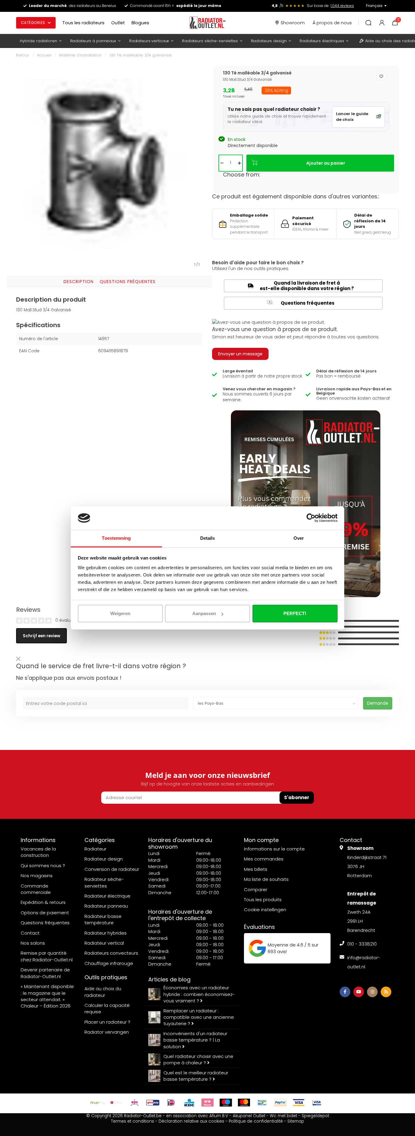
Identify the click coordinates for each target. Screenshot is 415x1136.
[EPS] (134, 1102)
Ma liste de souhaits (266, 879)
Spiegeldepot (315, 1116)
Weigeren (120, 613)
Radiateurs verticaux (149, 40)
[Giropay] (152, 1102)
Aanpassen (204, 613)
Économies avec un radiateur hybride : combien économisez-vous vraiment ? (199, 994)
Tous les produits (263, 899)
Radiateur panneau (106, 906)
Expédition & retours (43, 902)
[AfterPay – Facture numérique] (98, 1102)
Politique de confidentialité (256, 1121)
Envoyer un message (240, 354)
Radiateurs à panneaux (93, 40)
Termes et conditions (132, 1121)
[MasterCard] (244, 1102)
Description (78, 282)
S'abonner (296, 797)
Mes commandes (263, 859)
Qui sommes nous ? (43, 865)
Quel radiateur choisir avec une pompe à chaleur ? (198, 1059)
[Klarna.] (207, 1102)
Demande (377, 703)
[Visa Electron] (316, 1102)
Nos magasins (37, 875)
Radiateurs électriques (322, 40)
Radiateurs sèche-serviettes (210, 40)
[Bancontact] (262, 1102)
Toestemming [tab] (116, 538)
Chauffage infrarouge (108, 963)
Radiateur (95, 849)
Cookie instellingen (265, 909)
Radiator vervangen (106, 1032)
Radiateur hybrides (105, 933)
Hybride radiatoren (38, 40)
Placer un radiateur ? (107, 1022)
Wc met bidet (283, 1116)
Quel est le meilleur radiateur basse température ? (195, 1075)
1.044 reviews (342, 5)
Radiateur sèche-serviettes (104, 882)
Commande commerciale (36, 889)
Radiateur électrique (107, 896)
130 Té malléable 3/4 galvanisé (140, 55)
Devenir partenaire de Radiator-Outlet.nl (45, 973)
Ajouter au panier (325, 163)
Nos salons (33, 943)
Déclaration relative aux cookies (191, 1121)
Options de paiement (45, 912)
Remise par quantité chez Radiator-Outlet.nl (47, 956)
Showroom (293, 23)
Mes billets (255, 869)
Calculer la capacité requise (107, 1008)
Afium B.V (218, 1116)
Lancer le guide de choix (352, 116)
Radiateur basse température (103, 919)
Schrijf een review (41, 636)
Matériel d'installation (80, 55)
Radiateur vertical (104, 943)
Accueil (44, 55)
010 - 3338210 (362, 944)
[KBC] (189, 1102)
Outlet (118, 23)
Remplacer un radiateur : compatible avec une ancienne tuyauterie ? (198, 1017)
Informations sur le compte (274, 849)
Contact (30, 933)
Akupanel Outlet (249, 1116)
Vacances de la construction (38, 852)
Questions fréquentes (128, 282)
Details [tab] (207, 538)
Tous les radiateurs (83, 23)
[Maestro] (225, 1102)
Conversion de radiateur (111, 869)
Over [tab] (298, 538)
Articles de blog (169, 979)
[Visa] (298, 1102)
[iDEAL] (171, 1102)
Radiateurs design (269, 40)
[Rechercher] (368, 23)
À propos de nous (332, 23)
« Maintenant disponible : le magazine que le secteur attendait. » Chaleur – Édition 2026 (47, 996)
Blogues (140, 23)
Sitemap (295, 1121)
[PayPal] (280, 1102)
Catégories (33, 22)
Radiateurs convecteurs (111, 953)
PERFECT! (294, 613)
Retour (22, 55)
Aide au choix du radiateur (102, 991)
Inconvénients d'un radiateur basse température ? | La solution (195, 1040)
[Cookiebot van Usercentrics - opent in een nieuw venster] (311, 518)
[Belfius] (116, 1102)
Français (374, 5)
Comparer (255, 889)
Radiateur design (103, 859)
